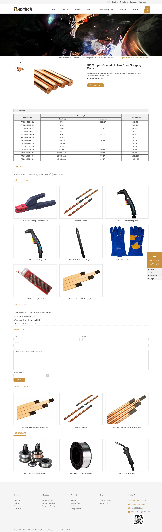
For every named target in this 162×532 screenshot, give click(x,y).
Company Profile (47, 500)
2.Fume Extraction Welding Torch (25, 316)
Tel (151, 272)
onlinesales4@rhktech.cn (140, 512)
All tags (69, 530)
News (15, 506)
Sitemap (63, 530)
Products (77, 58)
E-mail (152, 269)
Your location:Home (65, 58)
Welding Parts (33, 174)
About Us (17, 500)
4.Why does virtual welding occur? (25, 324)
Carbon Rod (111, 58)
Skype (152, 279)
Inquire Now (96, 85)
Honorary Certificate (49, 503)
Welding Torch (57, 174)
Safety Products (45, 174)
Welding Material (20, 174)
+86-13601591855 (137, 508)
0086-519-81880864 (96, 78)
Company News (105, 503)
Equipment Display (48, 506)
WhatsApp (153, 275)
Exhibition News (105, 500)
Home (16, 495)
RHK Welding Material (88, 58)
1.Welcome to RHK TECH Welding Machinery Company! (32, 312)
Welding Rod (101, 58)
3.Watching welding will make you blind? (27, 320)
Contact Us (17, 509)
